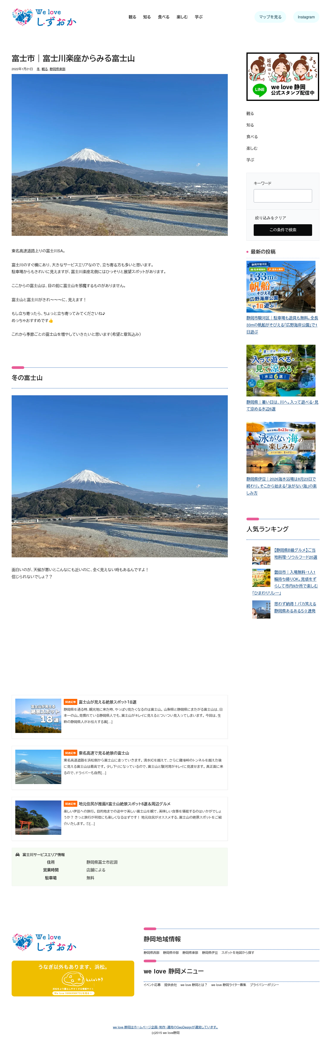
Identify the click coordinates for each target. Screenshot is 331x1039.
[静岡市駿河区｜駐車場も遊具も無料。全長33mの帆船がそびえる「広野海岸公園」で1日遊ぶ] (280, 287)
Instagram (306, 17)
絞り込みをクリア (270, 218)
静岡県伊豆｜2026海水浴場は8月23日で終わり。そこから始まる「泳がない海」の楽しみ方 (281, 486)
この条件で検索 (283, 229)
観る (45, 69)
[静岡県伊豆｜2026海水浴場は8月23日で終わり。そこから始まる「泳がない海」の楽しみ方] (280, 449)
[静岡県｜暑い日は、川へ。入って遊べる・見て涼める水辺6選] (280, 371)
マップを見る (270, 17)
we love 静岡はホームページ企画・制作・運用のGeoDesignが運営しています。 (165, 1027)
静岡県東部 (57, 69)
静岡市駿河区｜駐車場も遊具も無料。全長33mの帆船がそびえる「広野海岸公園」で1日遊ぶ (282, 325)
